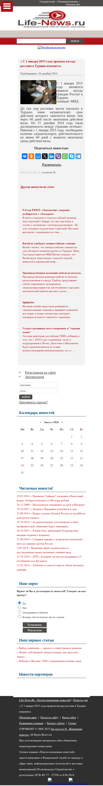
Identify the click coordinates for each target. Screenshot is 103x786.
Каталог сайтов (55, 723)
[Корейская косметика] (51, 47)
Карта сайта (69, 717)
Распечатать (51, 164)
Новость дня (80, 700)
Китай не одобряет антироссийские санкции (49, 243)
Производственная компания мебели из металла (52, 273)
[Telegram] (78, 156)
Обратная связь (73, 4)
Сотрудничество (47, 1)
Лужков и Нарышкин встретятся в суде (55, 509)
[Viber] (58, 156)
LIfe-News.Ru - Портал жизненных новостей (44, 700)
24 (22, 465)
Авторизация (34, 376)
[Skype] (71, 156)
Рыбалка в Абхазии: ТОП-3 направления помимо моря (50, 661)
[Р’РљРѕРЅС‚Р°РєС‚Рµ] (25, 156)
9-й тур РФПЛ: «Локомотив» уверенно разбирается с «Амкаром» (46, 212)
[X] (45, 156)
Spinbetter (28, 302)
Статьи (72, 723)
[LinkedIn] (51, 156)
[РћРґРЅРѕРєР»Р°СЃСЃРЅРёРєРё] (31, 156)
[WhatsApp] (65, 156)
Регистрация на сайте (40, 372)
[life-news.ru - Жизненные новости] (51, 27)
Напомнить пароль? (33, 402)
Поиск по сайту (49, 717)
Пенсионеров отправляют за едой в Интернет (59, 504)
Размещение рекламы (68, 1)
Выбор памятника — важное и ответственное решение (50, 648)
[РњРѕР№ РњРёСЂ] (38, 156)
